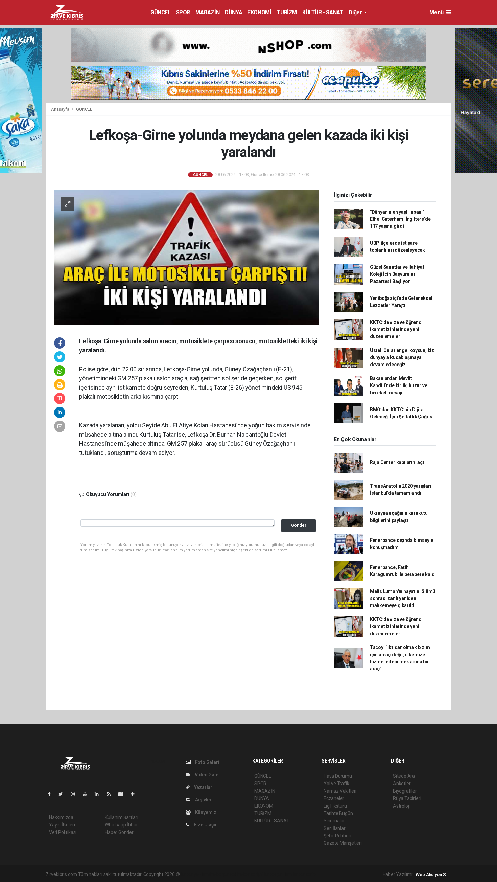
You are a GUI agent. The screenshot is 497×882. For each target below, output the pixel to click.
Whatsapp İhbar (121, 825)
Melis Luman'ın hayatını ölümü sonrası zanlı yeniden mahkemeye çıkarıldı (402, 598)
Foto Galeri (206, 762)
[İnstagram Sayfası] (75, 794)
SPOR (183, 12)
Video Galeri (207, 774)
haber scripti (250, 874)
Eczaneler (334, 798)
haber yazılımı (195, 874)
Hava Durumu (338, 776)
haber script (305, 874)
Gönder (298, 525)
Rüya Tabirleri (407, 798)
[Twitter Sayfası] (63, 794)
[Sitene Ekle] (135, 794)
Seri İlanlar (335, 828)
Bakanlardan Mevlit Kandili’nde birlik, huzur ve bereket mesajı (398, 385)
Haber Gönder (119, 832)
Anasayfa (60, 109)
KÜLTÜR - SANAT (322, 12)
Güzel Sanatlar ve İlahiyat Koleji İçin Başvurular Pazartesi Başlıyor (397, 274)
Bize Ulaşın (205, 825)
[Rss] (111, 794)
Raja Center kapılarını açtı (398, 462)
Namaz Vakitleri (340, 791)
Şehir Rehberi (337, 835)
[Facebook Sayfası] (52, 794)
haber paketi (223, 874)
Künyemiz (205, 812)
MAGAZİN (207, 12)
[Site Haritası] (123, 794)
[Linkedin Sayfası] (99, 794)
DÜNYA (233, 12)
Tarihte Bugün (338, 813)
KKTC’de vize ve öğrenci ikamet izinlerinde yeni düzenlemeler (396, 329)
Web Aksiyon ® (431, 874)
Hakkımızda (61, 817)
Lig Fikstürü (335, 806)
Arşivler (203, 799)
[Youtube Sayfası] (87, 794)
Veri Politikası (62, 832)
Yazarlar (202, 787)
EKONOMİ (259, 12)
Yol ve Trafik (336, 783)
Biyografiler (405, 791)
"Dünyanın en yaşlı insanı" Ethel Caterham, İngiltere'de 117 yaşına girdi (400, 219)
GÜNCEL (160, 12)
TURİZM (287, 12)
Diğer (356, 12)
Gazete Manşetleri (343, 843)
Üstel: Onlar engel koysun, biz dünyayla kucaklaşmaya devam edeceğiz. (402, 357)
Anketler (401, 783)
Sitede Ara (404, 776)
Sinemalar (334, 820)
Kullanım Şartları (121, 817)
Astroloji (401, 806)
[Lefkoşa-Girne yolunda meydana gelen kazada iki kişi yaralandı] (186, 257)
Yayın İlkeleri (62, 825)
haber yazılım (278, 874)
